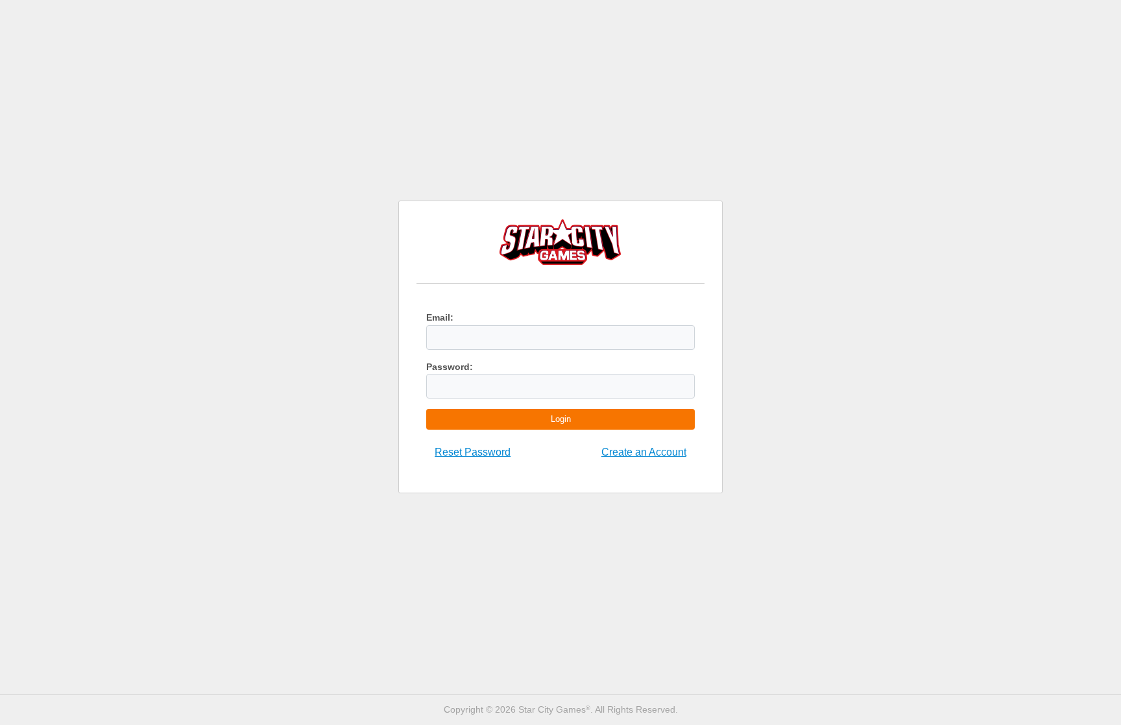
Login (561, 419)
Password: (449, 367)
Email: (439, 317)
